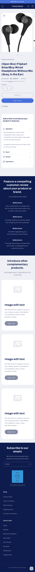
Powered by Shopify (22, 567)
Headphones (7, 555)
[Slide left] (13, 55)
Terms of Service (8, 501)
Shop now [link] (11, 323)
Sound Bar (6, 538)
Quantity (4, 84)
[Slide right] (21, 55)
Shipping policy (8, 509)
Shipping (10, 81)
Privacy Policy (7, 497)
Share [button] (6, 106)
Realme (5, 529)
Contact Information (10, 513)
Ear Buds (6, 546)
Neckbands (7, 550)
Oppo (5, 525)
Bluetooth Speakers (10, 534)
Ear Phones (7, 542)
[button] (2, 6)
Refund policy (7, 505)
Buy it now (17, 100)
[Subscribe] (29, 464)
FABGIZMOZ (15, 567)
